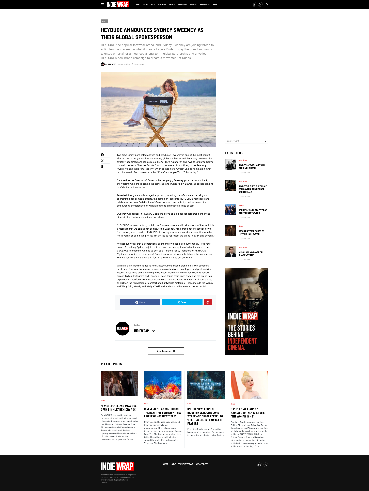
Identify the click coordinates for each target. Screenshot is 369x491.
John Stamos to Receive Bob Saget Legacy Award (253, 211)
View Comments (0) (166, 351)
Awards (241, 205)
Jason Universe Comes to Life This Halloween (251, 232)
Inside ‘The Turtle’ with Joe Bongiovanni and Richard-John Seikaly (253, 189)
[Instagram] (254, 4)
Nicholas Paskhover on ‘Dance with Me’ (250, 253)
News (104, 21)
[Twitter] (260, 4)
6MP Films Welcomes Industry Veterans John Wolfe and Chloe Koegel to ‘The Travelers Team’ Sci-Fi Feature (205, 416)
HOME (165, 464)
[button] (102, 4)
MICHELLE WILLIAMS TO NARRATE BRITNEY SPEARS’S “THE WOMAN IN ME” (247, 412)
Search (265, 141)
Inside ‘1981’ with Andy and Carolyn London (252, 166)
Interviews (243, 160)
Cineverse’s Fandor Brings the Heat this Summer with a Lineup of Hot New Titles (162, 412)
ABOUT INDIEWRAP (182, 464)
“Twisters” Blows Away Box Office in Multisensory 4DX (119, 407)
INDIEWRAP (141, 330)
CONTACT (202, 464)
